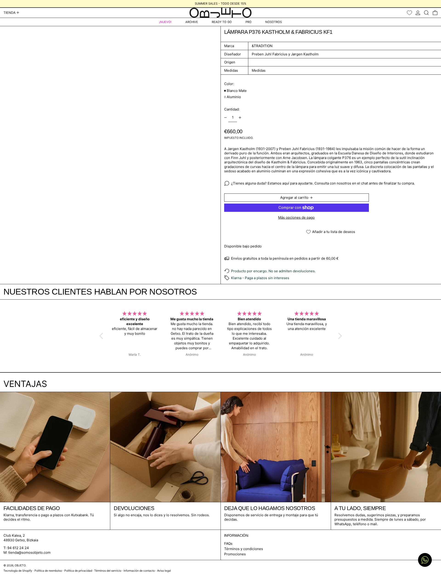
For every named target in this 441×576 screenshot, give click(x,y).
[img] (135, 314)
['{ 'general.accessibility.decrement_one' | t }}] (225, 118)
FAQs (228, 543)
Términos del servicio (107, 570)
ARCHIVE (191, 22)
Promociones (235, 554)
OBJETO (20, 565)
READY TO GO (222, 22)
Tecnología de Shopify (17, 570)
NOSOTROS (273, 22)
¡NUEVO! (165, 22)
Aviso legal (164, 570)
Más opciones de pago (296, 217)
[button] (426, 13)
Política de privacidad (78, 570)
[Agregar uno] (240, 118)
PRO (249, 22)
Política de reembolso (48, 570)
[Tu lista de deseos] (409, 13)
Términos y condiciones (243, 549)
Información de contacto (139, 570)
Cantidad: (232, 109)
